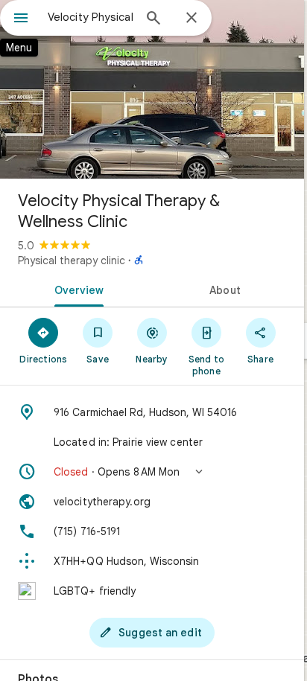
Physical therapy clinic (71, 260)
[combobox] (90, 17)
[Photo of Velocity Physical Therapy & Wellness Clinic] (152, 89)
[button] (152, 472)
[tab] (76, 289)
